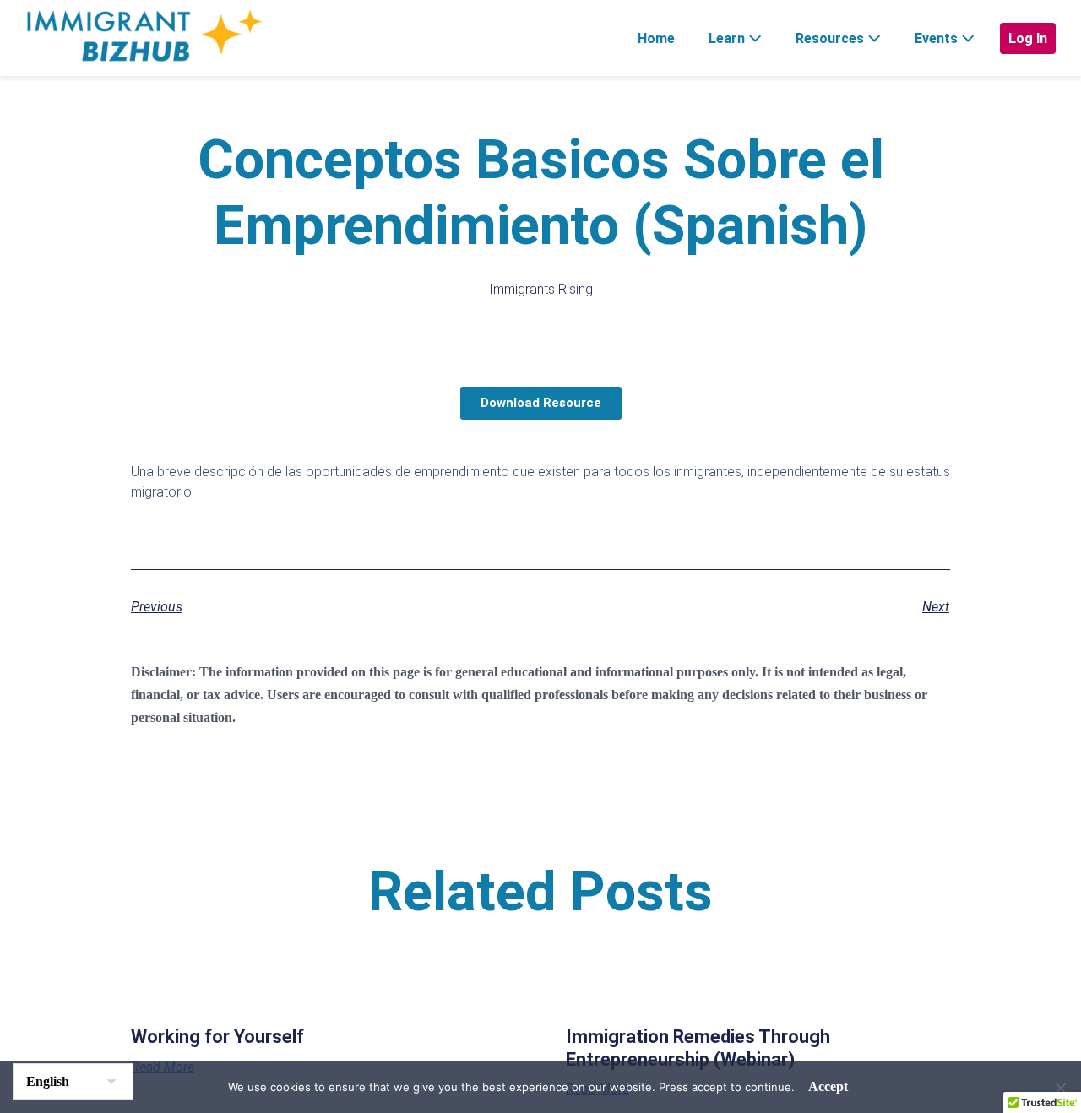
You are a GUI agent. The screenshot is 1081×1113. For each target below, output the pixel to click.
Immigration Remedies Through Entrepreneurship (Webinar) (698, 1047)
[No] (1059, 1087)
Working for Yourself (217, 1036)
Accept (828, 1086)
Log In (1027, 38)
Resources (831, 38)
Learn (728, 38)
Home (656, 38)
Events (938, 38)
